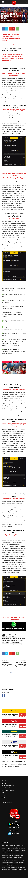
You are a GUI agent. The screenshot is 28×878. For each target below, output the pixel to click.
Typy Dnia (4, 783)
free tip (20, 640)
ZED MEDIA (9, 804)
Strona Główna (5, 781)
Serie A (7, 642)
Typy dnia (11, 5)
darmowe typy (14, 640)
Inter (3, 642)
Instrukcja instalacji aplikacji (14, 827)
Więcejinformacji (23, 715)
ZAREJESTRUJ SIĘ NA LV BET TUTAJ (13, 44)
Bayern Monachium (6, 636)
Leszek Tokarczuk (8, 20)
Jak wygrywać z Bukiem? (8, 790)
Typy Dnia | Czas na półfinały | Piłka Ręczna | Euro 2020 (20, 664)
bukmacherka (16, 638)
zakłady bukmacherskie (15, 644)
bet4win (14, 636)
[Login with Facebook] (3, 697)
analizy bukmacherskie (11, 634)
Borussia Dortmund (6, 638)
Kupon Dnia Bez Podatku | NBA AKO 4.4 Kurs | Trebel (7, 664)
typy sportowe (5, 644)
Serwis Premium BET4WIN (8, 785)
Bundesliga (22, 638)
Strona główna (4, 5)
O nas (3, 792)
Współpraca (4, 795)
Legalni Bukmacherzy (7, 788)
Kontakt (4, 797)
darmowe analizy (6, 640)
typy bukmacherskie (15, 642)
